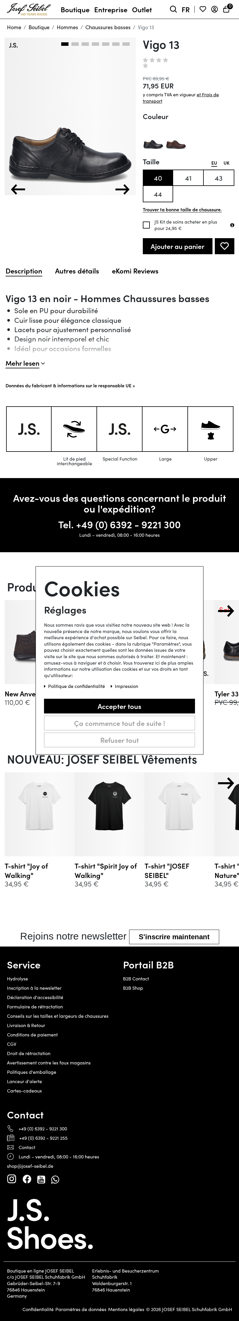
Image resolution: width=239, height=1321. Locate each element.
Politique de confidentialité (77, 686)
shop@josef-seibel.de (30, 1166)
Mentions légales (126, 1309)
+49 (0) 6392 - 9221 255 (43, 1138)
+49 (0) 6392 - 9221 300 (128, 524)
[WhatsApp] (55, 1179)
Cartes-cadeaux (24, 1091)
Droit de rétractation (28, 1053)
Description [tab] (24, 270)
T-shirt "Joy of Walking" (26, 870)
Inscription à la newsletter (34, 988)
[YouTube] (41, 1179)
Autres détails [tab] (77, 270)
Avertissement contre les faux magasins (49, 1062)
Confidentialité (38, 1309)
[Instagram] (11, 1179)
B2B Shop (133, 988)
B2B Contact (136, 978)
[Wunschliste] (203, 9)
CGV (11, 1044)
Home (14, 27)
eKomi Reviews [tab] (135, 270)
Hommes (67, 27)
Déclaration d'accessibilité (35, 997)
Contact (27, 1147)
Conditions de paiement (32, 1034)
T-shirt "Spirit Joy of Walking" (106, 870)
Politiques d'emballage (31, 1072)
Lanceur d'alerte (24, 1081)
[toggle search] (173, 9)
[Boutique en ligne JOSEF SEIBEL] (29, 8)
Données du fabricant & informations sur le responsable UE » (70, 385)
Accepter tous (119, 706)
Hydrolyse (17, 978)
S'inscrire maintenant (174, 937)
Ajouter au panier (177, 246)
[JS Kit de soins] (232, 225)
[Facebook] (26, 1179)
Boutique (39, 27)
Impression (126, 686)
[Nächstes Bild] (122, 189)
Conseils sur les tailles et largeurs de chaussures (57, 1016)
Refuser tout (119, 740)
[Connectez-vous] (214, 9)
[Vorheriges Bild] (18, 189)
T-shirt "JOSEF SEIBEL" (167, 870)
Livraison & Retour (26, 1025)
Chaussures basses (108, 27)
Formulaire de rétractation (35, 1006)
